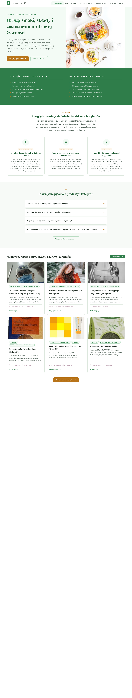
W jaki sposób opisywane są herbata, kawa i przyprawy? (49, 221)
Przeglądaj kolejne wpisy (64, 380)
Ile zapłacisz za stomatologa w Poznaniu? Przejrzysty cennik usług (24, 292)
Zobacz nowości (116, 256)
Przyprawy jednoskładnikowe (21, 345)
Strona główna (57, 3)
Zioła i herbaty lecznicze (109, 342)
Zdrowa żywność (86, 3)
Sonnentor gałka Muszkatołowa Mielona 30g (22, 350)
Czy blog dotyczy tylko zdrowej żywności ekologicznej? (49, 212)
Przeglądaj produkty (16, 59)
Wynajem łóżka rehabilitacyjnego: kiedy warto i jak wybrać (105, 292)
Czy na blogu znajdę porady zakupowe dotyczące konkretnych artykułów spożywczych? (62, 229)
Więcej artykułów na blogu (64, 239)
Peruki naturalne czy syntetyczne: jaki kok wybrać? (65, 292)
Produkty (74, 3)
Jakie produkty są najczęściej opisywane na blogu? (47, 203)
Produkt (13, 342)
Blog (66, 3)
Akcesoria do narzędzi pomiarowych (24, 286)
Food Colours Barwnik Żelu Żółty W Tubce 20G (65, 348)
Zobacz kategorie (39, 59)
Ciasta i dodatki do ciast (60, 342)
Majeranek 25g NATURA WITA (103, 346)
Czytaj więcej (13, 311)
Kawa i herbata (101, 3)
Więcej (112, 3)
